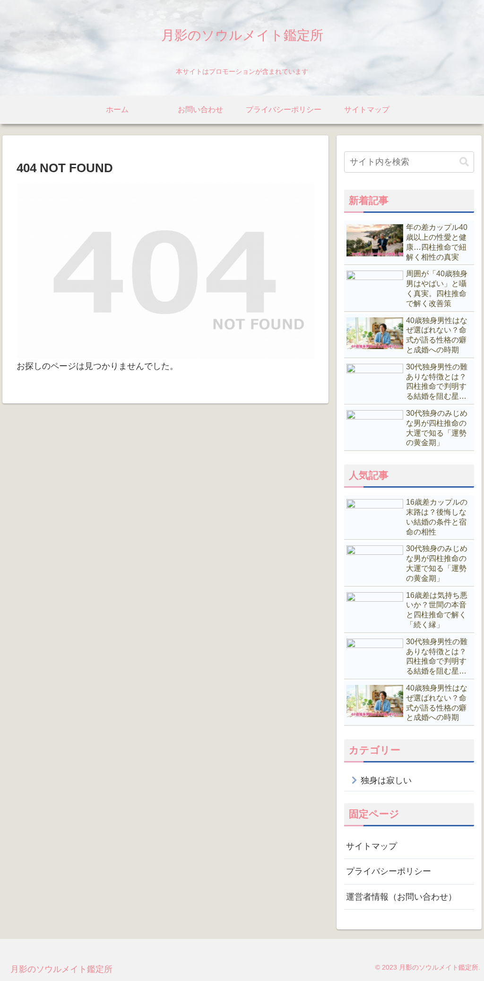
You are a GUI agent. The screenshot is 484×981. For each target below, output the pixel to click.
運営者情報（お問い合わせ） (401, 897)
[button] (464, 162)
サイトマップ (371, 846)
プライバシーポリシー (388, 871)
